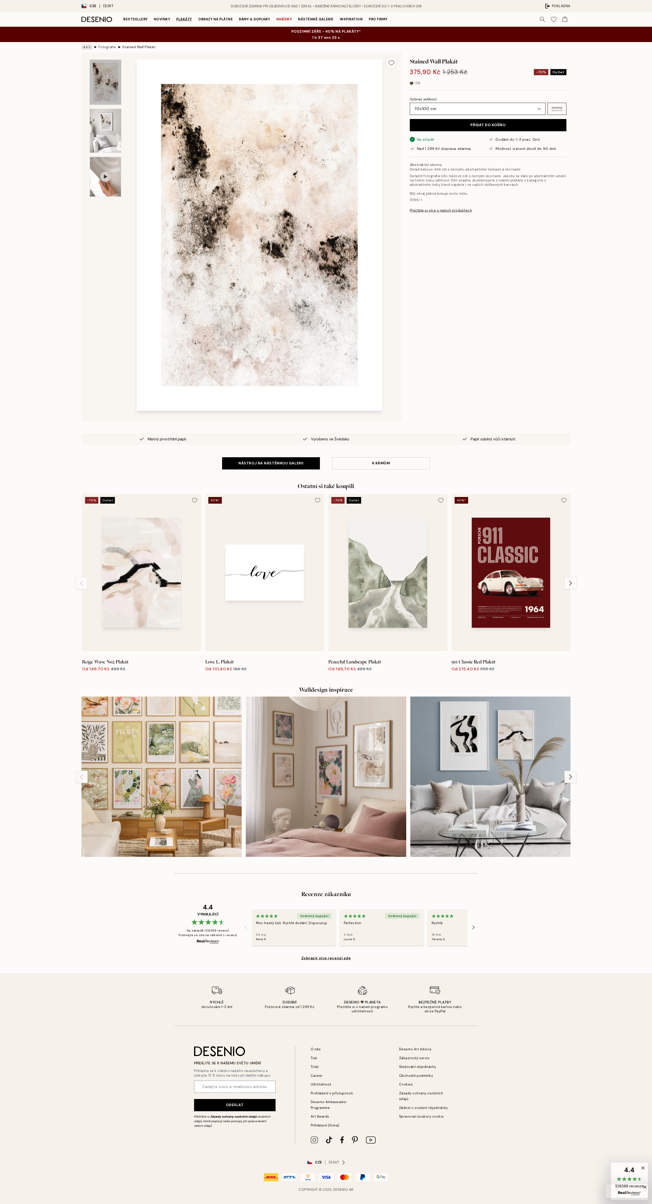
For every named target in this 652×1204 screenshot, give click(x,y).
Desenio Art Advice (415, 1049)
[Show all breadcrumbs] (87, 47)
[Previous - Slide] (81, 583)
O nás (316, 1049)
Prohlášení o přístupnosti (332, 1093)
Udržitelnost (321, 1084)
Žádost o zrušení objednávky (423, 1108)
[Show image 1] (105, 82)
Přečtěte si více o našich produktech (441, 210)
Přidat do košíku (488, 125)
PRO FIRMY (378, 19)
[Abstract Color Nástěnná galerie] (326, 777)
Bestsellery (135, 19)
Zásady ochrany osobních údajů (233, 1117)
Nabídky (284, 19)
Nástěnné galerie (315, 19)
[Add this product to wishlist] (391, 62)
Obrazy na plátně (215, 19)
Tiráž (315, 1067)
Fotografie (107, 47)
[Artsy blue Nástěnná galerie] (490, 777)
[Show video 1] (105, 177)
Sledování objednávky (417, 1067)
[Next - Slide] (570, 583)
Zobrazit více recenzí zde (326, 958)
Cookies (406, 1084)
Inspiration (351, 19)
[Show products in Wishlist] (553, 19)
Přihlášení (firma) (325, 1125)
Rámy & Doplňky (254, 19)
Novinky (162, 19)
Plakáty (184, 19)
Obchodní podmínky (416, 1076)
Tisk (314, 1058)
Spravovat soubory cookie (421, 1116)
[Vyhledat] (542, 19)
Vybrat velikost (423, 99)
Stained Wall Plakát (139, 47)
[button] (557, 109)
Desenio (340, 1189)
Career (317, 1076)
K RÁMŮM (381, 463)
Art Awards (320, 1116)
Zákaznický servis (414, 1058)
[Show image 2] (105, 131)
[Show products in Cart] (564, 19)
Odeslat (235, 1105)
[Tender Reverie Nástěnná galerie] (162, 777)
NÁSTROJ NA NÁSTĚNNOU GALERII (271, 463)
